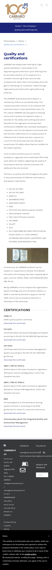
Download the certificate (14, 323)
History (21, 41)
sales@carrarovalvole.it (30, 452)
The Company (9, 41)
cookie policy (30, 554)
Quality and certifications (14, 45)
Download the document (14, 426)
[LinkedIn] (44, 452)
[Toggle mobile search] (42, 5)
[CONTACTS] (22, 471)
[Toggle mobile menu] (47, 5)
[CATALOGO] (25, 465)
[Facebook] (40, 452)
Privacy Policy (10, 522)
